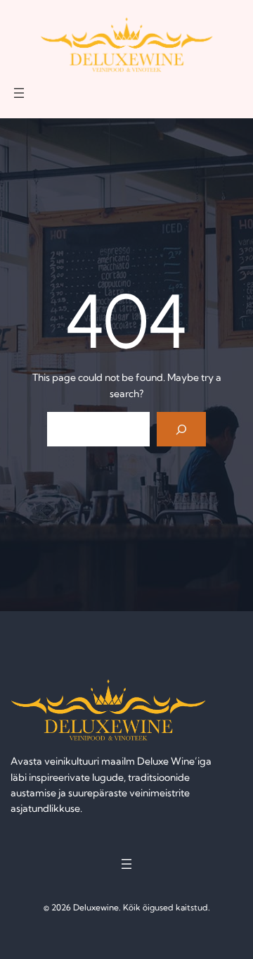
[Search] (182, 429)
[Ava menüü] (19, 92)
